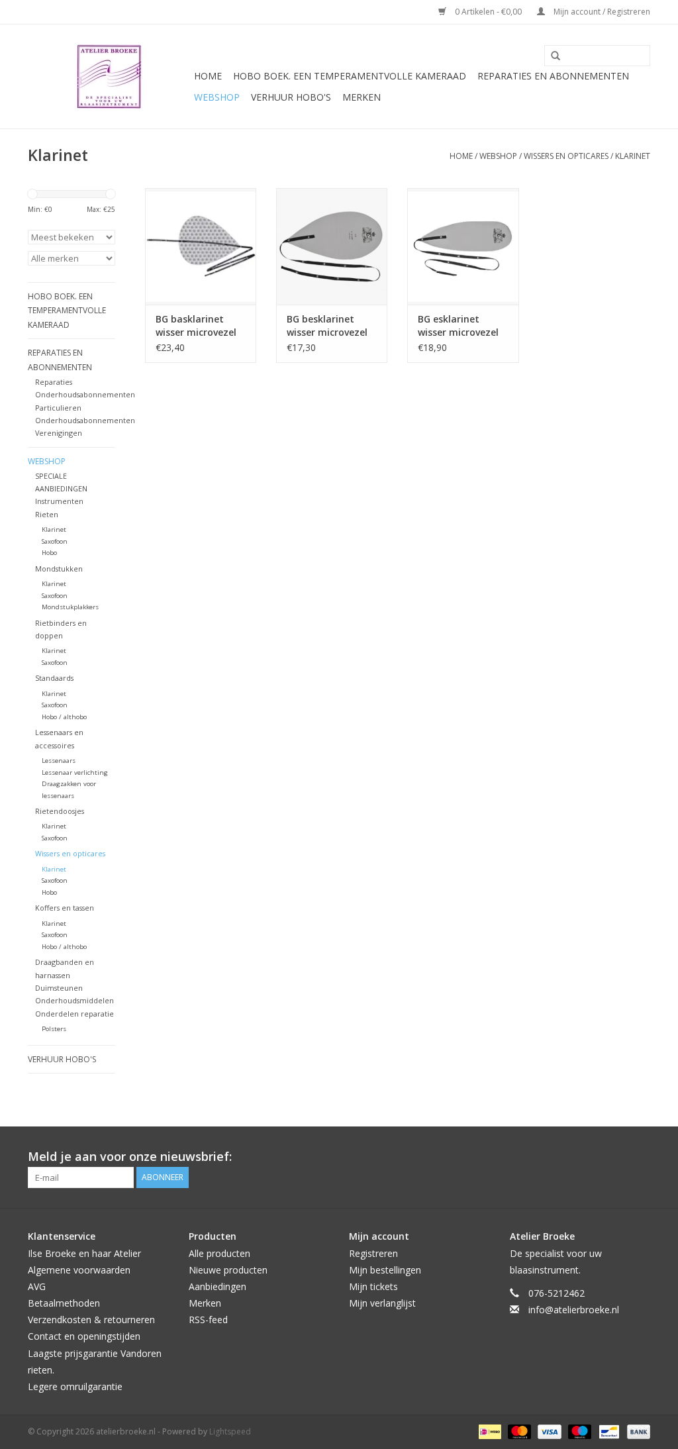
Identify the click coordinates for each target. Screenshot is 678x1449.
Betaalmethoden (64, 1303)
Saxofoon (55, 541)
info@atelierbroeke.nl (573, 1309)
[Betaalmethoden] (488, 1430)
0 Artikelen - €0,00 (488, 11)
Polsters (54, 1028)
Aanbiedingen (217, 1286)
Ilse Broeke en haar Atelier (84, 1253)
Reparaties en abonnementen (553, 76)
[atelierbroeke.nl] (109, 76)
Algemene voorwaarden (79, 1270)
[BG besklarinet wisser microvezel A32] (331, 246)
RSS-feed (208, 1319)
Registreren (373, 1253)
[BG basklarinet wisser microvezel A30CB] (200, 246)
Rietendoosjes (59, 811)
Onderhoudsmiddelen (74, 1000)
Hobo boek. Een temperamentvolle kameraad (349, 76)
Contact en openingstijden (84, 1336)
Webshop (217, 97)
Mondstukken (59, 569)
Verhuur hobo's (291, 97)
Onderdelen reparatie (74, 1014)
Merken (361, 97)
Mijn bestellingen (385, 1270)
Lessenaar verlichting (75, 772)
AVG (37, 1286)
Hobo (49, 552)
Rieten (46, 514)
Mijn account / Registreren (601, 11)
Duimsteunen (59, 988)
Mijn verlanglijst (382, 1303)
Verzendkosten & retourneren (91, 1319)
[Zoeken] (550, 56)
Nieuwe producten (228, 1270)
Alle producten (219, 1253)
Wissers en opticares (566, 156)
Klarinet (632, 156)
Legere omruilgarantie (75, 1386)
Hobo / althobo (64, 717)
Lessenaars (58, 760)
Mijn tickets (373, 1286)
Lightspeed (230, 1431)
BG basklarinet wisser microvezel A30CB (196, 326)
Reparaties (53, 382)
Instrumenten (59, 501)
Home (208, 76)
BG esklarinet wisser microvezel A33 (458, 326)
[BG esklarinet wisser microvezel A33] (462, 246)
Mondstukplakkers (70, 607)
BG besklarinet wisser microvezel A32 (327, 326)
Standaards (54, 678)
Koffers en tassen (64, 908)
